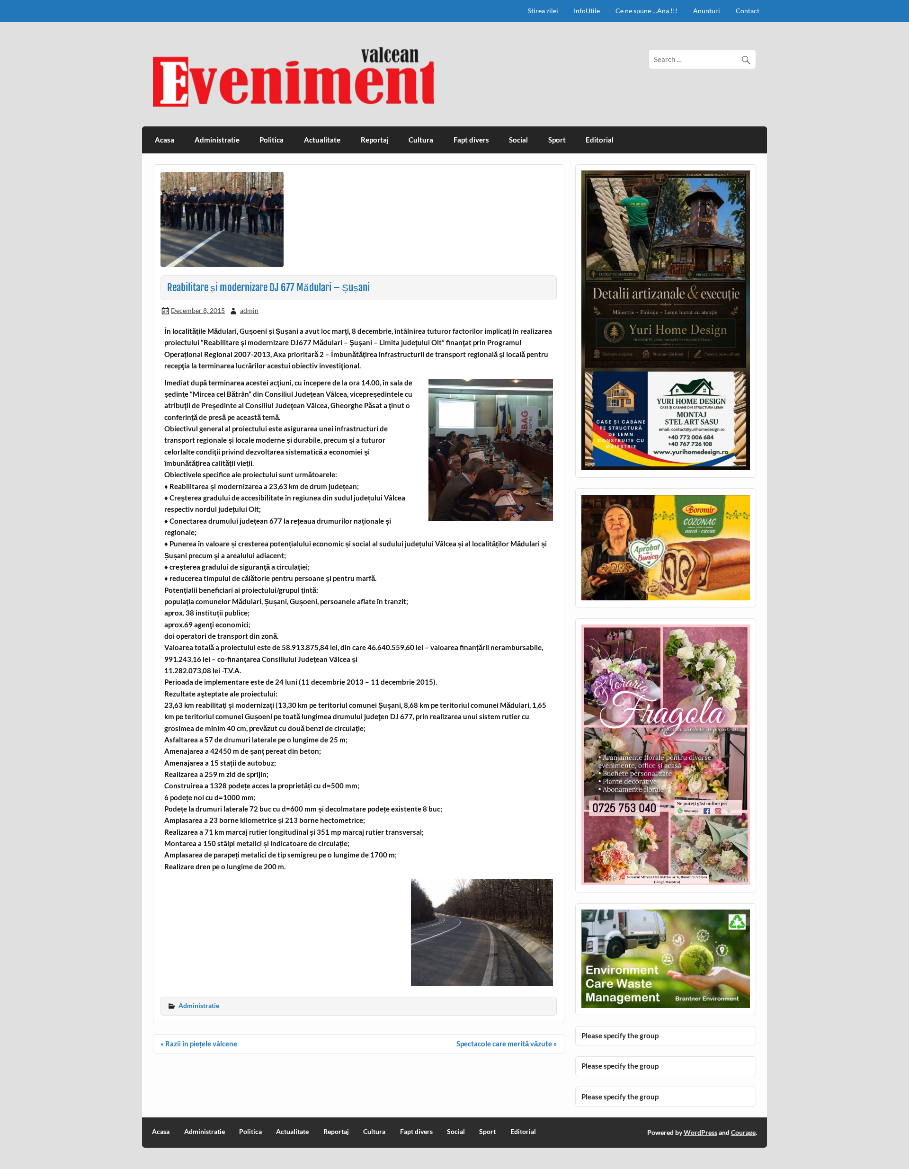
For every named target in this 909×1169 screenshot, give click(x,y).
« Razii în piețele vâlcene (198, 1043)
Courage (743, 1132)
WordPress (700, 1132)
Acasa (164, 139)
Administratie (217, 139)
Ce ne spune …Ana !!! (646, 11)
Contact (747, 11)
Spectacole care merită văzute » (506, 1043)
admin (249, 310)
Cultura (421, 139)
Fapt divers (471, 139)
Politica (271, 139)
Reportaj (375, 139)
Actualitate (322, 139)
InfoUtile (587, 11)
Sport (557, 139)
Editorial (600, 139)
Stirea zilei (543, 11)
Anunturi (706, 11)
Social (518, 139)
